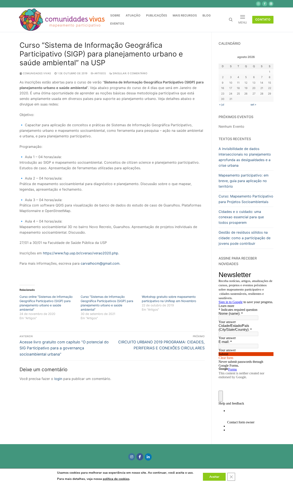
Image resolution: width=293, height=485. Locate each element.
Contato (263, 19)
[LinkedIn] (148, 457)
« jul (221, 104)
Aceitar (214, 477)
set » (253, 104)
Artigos (100, 73)
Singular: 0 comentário (129, 73)
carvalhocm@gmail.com (100, 263)
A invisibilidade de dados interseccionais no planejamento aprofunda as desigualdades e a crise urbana (245, 157)
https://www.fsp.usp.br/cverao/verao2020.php (80, 253)
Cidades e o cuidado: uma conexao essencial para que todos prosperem (241, 217)
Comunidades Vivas (36, 73)
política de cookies (116, 479)
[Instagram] (131, 456)
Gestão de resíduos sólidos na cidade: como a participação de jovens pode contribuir (244, 238)
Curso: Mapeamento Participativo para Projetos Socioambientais (246, 199)
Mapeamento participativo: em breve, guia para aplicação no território (244, 180)
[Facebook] (139, 456)
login (58, 379)
